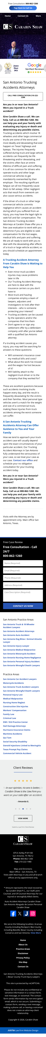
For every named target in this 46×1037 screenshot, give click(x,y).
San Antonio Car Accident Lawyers (20, 679)
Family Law (8, 714)
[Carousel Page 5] (30, 809)
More (38, 16)
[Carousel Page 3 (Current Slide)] (23, 809)
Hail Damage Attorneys (14, 726)
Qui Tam (7, 737)
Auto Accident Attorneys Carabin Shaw (22, 901)
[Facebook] (13, 913)
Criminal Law (9, 718)
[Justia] (26, 913)
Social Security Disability (15, 741)
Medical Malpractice (13, 698)
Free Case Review (13, 542)
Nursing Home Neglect (14, 702)
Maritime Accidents (12, 733)
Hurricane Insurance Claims (16, 730)
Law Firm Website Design (23, 1030)
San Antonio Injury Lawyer (16, 646)
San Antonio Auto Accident (16, 635)
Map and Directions (23, 869)
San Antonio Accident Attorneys (18, 631)
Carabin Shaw (31, 1019)
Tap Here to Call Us (23, 8)
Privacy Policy (23, 957)
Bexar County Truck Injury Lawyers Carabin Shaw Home (23, 27)
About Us (23, 944)
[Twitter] (20, 913)
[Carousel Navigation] (23, 808)
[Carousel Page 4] (27, 809)
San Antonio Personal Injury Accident (21, 661)
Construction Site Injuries (15, 706)
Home (8, 16)
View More (23, 818)
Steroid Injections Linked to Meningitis (22, 745)
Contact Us (23, 16)
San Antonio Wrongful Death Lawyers (21, 665)
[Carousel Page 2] (19, 809)
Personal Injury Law (13, 694)
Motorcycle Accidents (13, 683)
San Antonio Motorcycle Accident (19, 653)
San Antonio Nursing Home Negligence (22, 657)
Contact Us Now (23, 605)
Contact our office (23, 460)
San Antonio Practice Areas (18, 619)
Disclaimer (23, 953)
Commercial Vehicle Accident (17, 753)
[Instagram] (33, 913)
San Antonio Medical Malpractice (19, 649)
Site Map (23, 962)
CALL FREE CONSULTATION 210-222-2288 (23, 96)
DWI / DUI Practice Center (15, 722)
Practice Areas (11, 674)
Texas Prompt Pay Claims (15, 749)
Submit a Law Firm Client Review (23, 827)
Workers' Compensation (14, 710)
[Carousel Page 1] (16, 809)
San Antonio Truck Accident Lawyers (21, 687)
